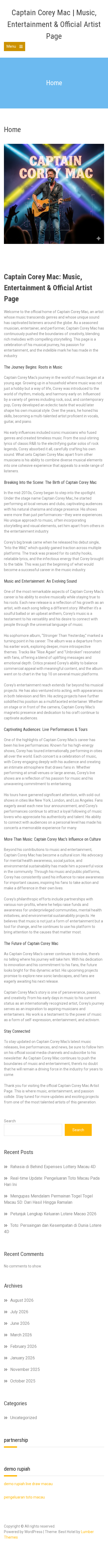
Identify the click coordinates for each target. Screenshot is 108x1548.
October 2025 (22, 1381)
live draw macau (39, 1484)
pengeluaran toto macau (24, 1497)
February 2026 (23, 1346)
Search (10, 1121)
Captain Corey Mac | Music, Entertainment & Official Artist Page (54, 24)
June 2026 (20, 1323)
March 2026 (21, 1334)
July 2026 (19, 1311)
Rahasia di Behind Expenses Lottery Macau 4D (53, 1166)
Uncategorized (23, 1417)
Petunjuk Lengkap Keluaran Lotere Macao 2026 (53, 1213)
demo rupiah (14, 1484)
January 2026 (22, 1357)
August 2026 (22, 1300)
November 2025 (25, 1369)
